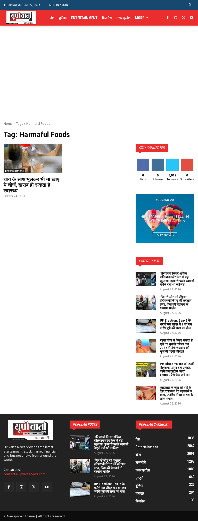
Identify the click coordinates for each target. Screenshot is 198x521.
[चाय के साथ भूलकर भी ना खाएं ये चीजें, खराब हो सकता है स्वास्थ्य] (33, 158)
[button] (190, 5)
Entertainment (14, 171)
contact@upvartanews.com (24, 474)
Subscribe (188, 160)
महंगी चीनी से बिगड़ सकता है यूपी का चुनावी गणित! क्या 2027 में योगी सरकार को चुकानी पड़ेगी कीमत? (176, 345)
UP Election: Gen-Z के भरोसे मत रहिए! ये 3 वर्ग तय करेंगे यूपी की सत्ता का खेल (176, 324)
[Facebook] (168, 18)
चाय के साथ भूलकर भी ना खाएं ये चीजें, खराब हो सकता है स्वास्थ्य (31, 185)
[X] (183, 18)
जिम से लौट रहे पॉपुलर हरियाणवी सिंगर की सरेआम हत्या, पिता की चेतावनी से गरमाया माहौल (176, 302)
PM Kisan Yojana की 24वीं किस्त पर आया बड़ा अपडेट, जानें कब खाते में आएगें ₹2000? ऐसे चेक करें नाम (177, 369)
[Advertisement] (99, 82)
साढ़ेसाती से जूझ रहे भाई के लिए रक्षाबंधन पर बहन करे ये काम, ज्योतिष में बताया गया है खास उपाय (176, 393)
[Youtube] (191, 18)
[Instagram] (176, 18)
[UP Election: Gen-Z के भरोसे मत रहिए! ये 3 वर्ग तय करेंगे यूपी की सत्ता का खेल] (146, 326)
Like (143, 160)
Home (8, 123)
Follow (158, 160)
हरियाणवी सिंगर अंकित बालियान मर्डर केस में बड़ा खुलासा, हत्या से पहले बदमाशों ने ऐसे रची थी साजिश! (177, 278)
